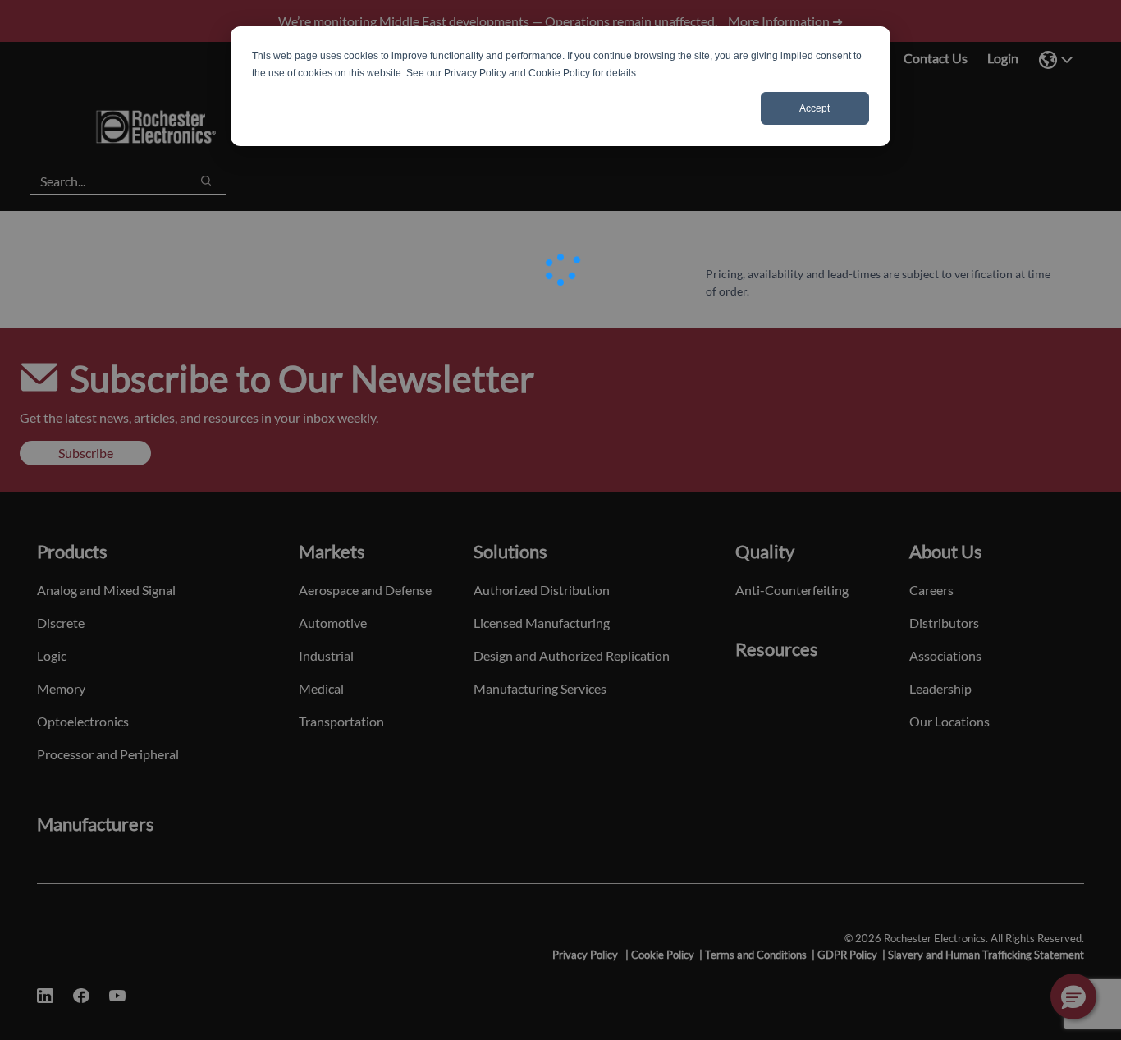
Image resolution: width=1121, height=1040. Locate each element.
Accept (814, 108)
